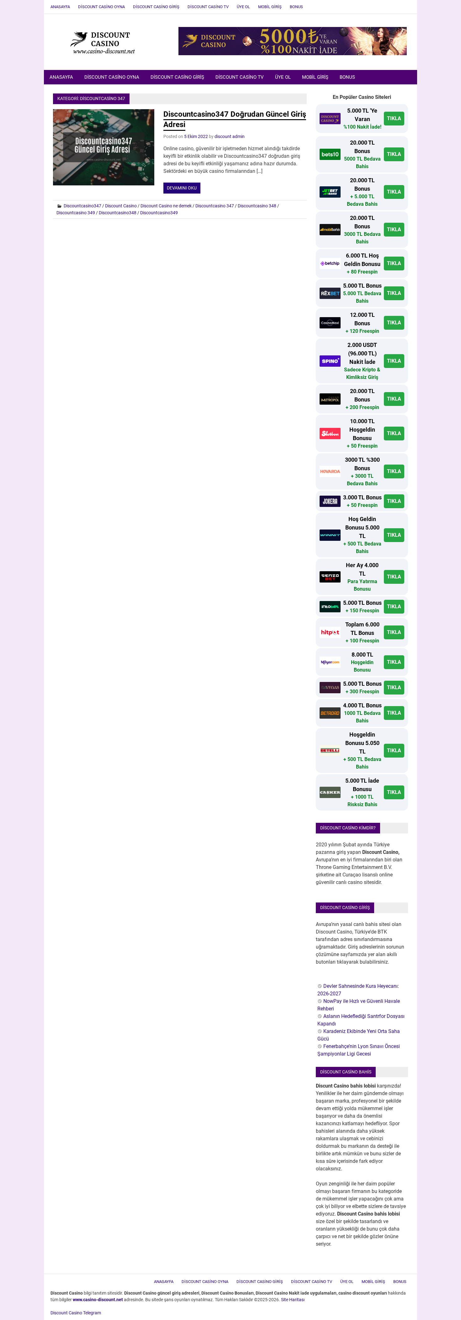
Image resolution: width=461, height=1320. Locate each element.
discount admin (230, 136)
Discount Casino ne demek (166, 205)
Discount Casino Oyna (101, 6)
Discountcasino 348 (257, 205)
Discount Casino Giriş (156, 6)
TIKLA (394, 118)
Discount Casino (121, 205)
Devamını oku (182, 187)
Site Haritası (293, 1299)
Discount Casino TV (208, 6)
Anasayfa (60, 6)
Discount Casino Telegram (75, 1312)
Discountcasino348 (117, 212)
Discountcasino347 (82, 205)
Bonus (296, 6)
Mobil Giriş (270, 6)
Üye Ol (243, 6)
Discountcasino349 (159, 212)
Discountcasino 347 (214, 205)
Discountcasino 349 (75, 212)
